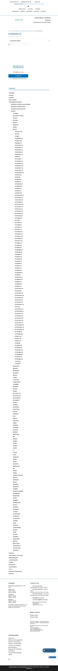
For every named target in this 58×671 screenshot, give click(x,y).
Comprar (18, 76)
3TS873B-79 (18, 347)
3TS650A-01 (18, 261)
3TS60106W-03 (19, 172)
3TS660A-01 (18, 281)
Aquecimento (13, 567)
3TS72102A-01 (19, 211)
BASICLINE (16, 366)
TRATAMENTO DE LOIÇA (16, 555)
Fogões (11, 562)
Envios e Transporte (14, 641)
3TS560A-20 (18, 256)
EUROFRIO (16, 407)
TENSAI (15, 530)
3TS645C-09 (18, 131)
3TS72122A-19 (19, 322)
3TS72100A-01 (19, 309)
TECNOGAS (16, 518)
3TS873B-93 (18, 252)
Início (9, 31)
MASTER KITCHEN (18, 115)
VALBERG (15, 536)
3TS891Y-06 (18, 140)
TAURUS (15, 511)
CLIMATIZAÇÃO (13, 560)
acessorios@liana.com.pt (40, 599)
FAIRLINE (15, 414)
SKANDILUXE (16, 502)
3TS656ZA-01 (19, 279)
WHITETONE (16, 548)
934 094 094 (37, 589)
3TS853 (17, 136)
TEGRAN (15, 520)
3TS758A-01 (18, 243)
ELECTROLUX (17, 395)
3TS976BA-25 (19, 359)
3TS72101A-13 (19, 209)
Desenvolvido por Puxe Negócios (18, 667)
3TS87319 (18, 363)
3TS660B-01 (18, 284)
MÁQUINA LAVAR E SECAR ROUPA (21, 104)
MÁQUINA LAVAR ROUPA (18, 106)
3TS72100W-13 (19, 204)
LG (14, 450)
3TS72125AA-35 (19, 325)
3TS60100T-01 (19, 165)
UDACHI (15, 534)
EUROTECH (16, 409)
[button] (18, 78)
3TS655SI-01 (18, 270)
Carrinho (30, 8)
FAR (14, 416)
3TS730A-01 (18, 218)
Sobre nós (11, 638)
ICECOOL (15, 429)
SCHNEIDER (16, 493)
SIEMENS (15, 500)
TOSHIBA (15, 113)
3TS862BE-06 (19, 250)
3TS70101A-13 (19, 197)
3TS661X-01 (18, 286)
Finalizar (37, 8)
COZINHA (11, 93)
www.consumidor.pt (35, 631)
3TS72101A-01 (19, 313)
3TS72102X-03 (19, 318)
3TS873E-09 (18, 356)
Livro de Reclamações (15, 652)
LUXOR (15, 452)
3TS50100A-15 (19, 163)
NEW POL (16, 464)
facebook (37, 1)
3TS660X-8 (18, 188)
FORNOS (11, 553)
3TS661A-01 (18, 190)
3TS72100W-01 (19, 311)
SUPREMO (16, 509)
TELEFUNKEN (17, 527)
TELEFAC (15, 525)
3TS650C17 (18, 181)
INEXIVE (15, 432)
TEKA (14, 523)
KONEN (15, 441)
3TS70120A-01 (19, 297)
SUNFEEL (15, 507)
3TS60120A (18, 175)
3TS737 (17, 134)
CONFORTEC (16, 382)
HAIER (15, 423)
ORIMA (15, 473)
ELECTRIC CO (17, 393)
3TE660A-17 (18, 143)
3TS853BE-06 (19, 138)
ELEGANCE (16, 400)
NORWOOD (16, 466)
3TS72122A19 (18, 215)
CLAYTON (16, 379)
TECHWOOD (16, 514)
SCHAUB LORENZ (18, 491)
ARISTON (15, 125)
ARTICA (15, 118)
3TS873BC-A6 (19, 352)
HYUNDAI (15, 427)
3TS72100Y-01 (19, 206)
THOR (14, 532)
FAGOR (15, 411)
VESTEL (15, 541)
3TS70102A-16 (19, 288)
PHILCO (15, 477)
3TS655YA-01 (18, 186)
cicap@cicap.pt (37, 628)
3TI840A (17, 156)
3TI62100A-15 (19, 154)
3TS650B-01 (18, 263)
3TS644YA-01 (19, 277)
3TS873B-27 (18, 345)
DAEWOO (16, 386)
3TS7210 (17, 306)
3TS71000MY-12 (19, 304)
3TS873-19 (18, 341)
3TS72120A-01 (19, 320)
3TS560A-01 (18, 254)
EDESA (15, 391)
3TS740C (17, 220)
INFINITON (16, 434)
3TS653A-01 (18, 268)
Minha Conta (22, 8)
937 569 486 (37, 594)
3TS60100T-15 (19, 168)
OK (14, 468)
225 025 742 (37, 586)
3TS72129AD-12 (19, 329)
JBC (14, 436)
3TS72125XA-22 (19, 327)
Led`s (10, 569)
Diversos (11, 573)
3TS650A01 (18, 179)
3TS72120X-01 (19, 213)
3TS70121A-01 (19, 300)
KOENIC (15, 439)
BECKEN (15, 368)
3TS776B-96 (18, 331)
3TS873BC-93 (19, 350)
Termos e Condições (14, 645)
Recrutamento (12, 647)
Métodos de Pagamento (15, 640)
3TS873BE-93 (19, 354)
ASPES (15, 127)
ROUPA (28, 31)
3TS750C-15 (18, 229)
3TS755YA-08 (19, 236)
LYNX (14, 454)
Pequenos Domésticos (15, 571)
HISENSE (15, 425)
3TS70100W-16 (19, 195)
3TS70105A (18, 291)
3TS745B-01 (18, 225)
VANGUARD (16, 539)
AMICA (15, 122)
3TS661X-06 (18, 193)
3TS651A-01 (18, 266)
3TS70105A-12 (19, 200)
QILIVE (15, 482)
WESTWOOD (16, 545)
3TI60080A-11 (19, 147)
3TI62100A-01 (19, 152)
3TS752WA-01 (19, 161)
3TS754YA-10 (18, 234)
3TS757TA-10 (19, 241)
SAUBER (15, 489)
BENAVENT (16, 370)
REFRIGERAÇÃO (13, 557)
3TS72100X (18, 159)
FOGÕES (11, 97)
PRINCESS (16, 480)
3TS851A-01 (18, 247)
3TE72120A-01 (19, 145)
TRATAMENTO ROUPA (19, 31)
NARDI (15, 461)
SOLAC (15, 505)
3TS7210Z (18, 361)
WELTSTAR (16, 543)
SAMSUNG (16, 486)
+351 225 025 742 (14, 1)
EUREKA (15, 404)
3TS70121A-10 (19, 302)
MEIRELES (16, 457)
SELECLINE (16, 495)
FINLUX (15, 418)
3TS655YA (18, 275)
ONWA (15, 470)
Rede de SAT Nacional (15, 649)
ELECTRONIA (16, 398)
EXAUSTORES (13, 100)
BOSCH (15, 375)
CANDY (15, 377)
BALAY (32, 31)
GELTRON (16, 420)
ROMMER (15, 484)
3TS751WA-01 (19, 231)
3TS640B (17, 177)
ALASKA (15, 120)
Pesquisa (43, 4)
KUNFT (15, 443)
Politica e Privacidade (14, 643)
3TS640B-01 (18, 259)
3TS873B (17, 343)
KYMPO (15, 445)
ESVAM (15, 402)
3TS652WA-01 (19, 184)
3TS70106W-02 (19, 295)
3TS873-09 (18, 336)
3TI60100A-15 (19, 150)
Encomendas (34, 617)
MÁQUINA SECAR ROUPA (18, 109)
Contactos (11, 651)
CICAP (10, 654)
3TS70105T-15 (19, 293)
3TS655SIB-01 (19, 272)
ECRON (15, 389)
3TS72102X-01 (19, 316)
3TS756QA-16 (19, 238)
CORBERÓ (16, 384)
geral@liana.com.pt (26, 1)
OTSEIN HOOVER (18, 475)
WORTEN (15, 550)
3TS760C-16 (18, 245)
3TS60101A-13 (19, 170)
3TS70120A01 (19, 202)
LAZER (15, 448)
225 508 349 (35, 627)
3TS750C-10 (18, 227)
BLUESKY (15, 373)
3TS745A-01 (18, 222)
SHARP (15, 498)
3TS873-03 (18, 338)
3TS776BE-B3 (19, 334)
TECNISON (16, 516)
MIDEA (15, 459)
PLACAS (11, 95)
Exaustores (12, 564)
